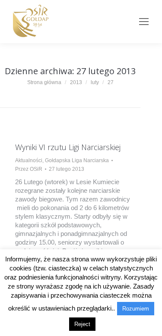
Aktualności (28, 160)
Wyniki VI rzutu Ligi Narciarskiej (68, 147)
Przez (28, 169)
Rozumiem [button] (135, 308)
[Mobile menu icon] (144, 21)
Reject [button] (82, 324)
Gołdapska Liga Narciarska (77, 160)
